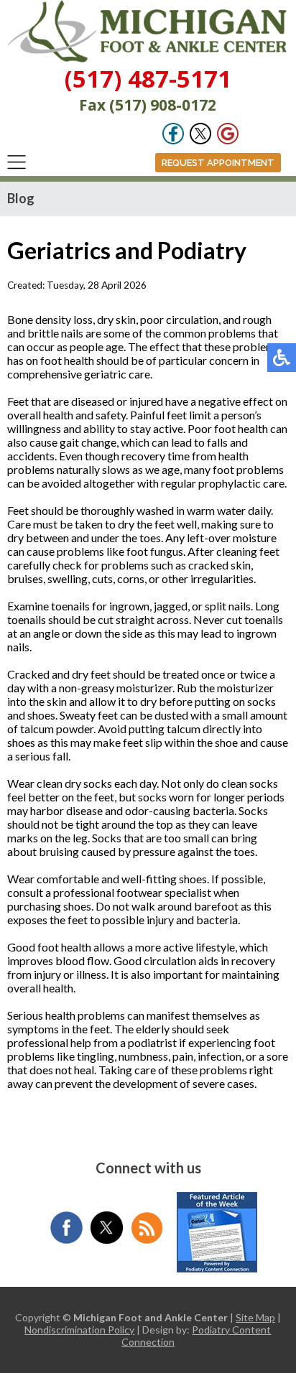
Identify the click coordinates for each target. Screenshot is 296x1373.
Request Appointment (218, 162)
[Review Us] (227, 140)
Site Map (255, 1317)
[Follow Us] (200, 140)
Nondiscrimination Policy (79, 1329)
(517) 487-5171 (148, 78)
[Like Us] (173, 140)
